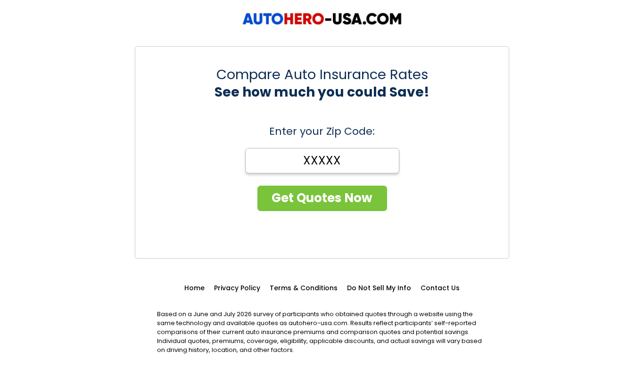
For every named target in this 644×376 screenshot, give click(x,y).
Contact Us (440, 288)
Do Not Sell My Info (379, 288)
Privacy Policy (237, 288)
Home (194, 288)
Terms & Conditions (304, 288)
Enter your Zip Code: (322, 131)
